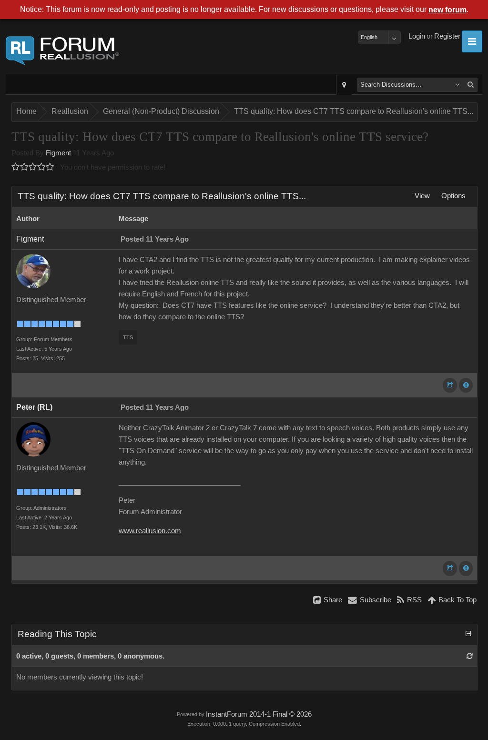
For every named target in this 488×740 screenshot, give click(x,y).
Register (447, 36)
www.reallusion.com (150, 531)
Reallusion (69, 111)
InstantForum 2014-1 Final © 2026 (259, 714)
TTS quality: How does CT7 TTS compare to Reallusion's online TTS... (353, 111)
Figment (58, 153)
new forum (447, 10)
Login (416, 36)
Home (26, 111)
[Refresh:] (470, 656)
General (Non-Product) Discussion (161, 111)
